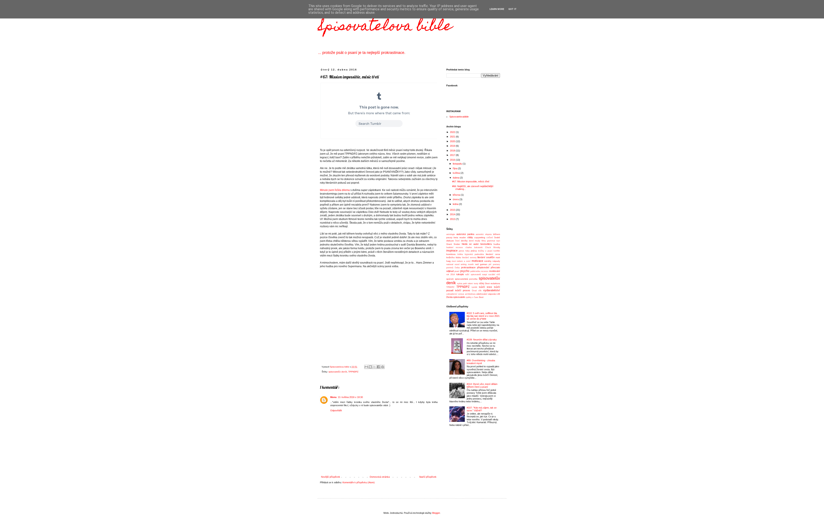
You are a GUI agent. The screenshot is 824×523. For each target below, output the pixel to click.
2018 (453, 150)
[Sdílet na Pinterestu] (382, 367)
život (481, 297)
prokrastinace (468, 267)
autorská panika (465, 234)
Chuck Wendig (492, 247)
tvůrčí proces (462, 290)
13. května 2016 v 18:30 (350, 397)
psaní (456, 271)
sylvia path (462, 283)
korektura (451, 254)
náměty (487, 261)
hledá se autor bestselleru (477, 244)
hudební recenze (454, 247)
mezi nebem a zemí (461, 261)
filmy (484, 241)
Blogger (436, 513)
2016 (453, 160)
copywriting (479, 237)
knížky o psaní (485, 251)
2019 (453, 146)
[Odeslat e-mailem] (366, 367)
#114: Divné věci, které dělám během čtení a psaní (482, 385)
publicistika (475, 271)
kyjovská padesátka (474, 254)
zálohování (481, 294)
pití (490, 264)
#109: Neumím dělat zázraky (482, 339)
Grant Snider (453, 244)
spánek (450, 279)
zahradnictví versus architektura (461, 294)
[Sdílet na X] (374, 367)
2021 (453, 136)
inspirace (451, 250)
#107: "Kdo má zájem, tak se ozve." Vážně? (482, 409)
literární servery (469, 257)
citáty (470, 237)
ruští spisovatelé (473, 274)
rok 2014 (450, 274)
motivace (477, 260)
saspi (484, 274)
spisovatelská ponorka (466, 279)
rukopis (460, 274)
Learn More (496, 9)
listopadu (458, 163)
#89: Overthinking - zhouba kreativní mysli (481, 361)
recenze (484, 271)
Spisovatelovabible (459, 116)
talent (470, 283)
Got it (512, 9)
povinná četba (453, 268)
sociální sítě (494, 274)
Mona (333, 397)
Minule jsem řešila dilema (335, 190)
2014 (453, 214)
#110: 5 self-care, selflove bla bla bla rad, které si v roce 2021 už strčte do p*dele (483, 316)
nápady (496, 261)
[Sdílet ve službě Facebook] (378, 367)
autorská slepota (483, 234)
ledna (456, 204)
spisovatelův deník (338, 372)
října (455, 168)
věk (480, 291)
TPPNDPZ (353, 372)
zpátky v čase (472, 297)
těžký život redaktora (489, 283)
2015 (453, 210)
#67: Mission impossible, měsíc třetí (470, 181)
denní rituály (474, 241)
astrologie (450, 234)
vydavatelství (491, 290)
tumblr (474, 287)
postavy (496, 264)
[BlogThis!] (370, 367)
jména (474, 251)
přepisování (483, 267)
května (456, 173)
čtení (457, 241)
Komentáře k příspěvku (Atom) (358, 482)
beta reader (460, 237)
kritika (460, 254)
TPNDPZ (450, 287)
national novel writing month (460, 264)
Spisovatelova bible (385, 27)
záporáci (492, 294)
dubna (456, 177)
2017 (453, 155)
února (456, 199)
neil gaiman (481, 264)
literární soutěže (486, 257)
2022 (453, 132)
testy (476, 283)
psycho (464, 271)
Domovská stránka (380, 477)
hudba (497, 244)
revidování (494, 271)
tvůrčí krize (485, 287)
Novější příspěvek (330, 477)
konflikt (497, 251)
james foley (464, 251)
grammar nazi (493, 241)
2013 (453, 219)
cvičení (489, 237)
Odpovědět (336, 410)
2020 (453, 141)
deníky (464, 240)
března (457, 195)
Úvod (474, 291)
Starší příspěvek (427, 477)
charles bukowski (474, 247)
